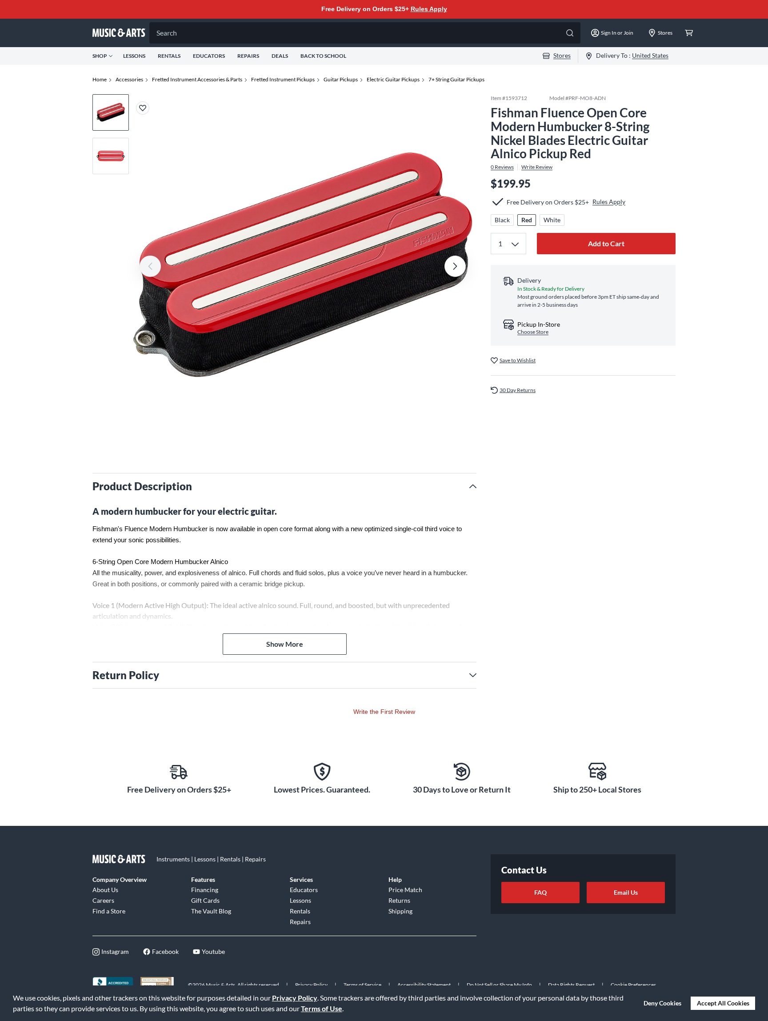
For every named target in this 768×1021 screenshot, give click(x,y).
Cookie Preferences (633, 984)
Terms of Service (362, 984)
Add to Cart (606, 243)
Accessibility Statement (424, 984)
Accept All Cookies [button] (723, 1003)
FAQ (540, 892)
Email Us (626, 892)
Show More (284, 644)
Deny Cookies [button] (662, 1003)
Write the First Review (384, 711)
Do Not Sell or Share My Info (499, 984)
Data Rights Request (571, 984)
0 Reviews (502, 167)
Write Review (536, 167)
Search (166, 32)
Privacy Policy (294, 997)
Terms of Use (321, 1008)
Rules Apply (429, 8)
